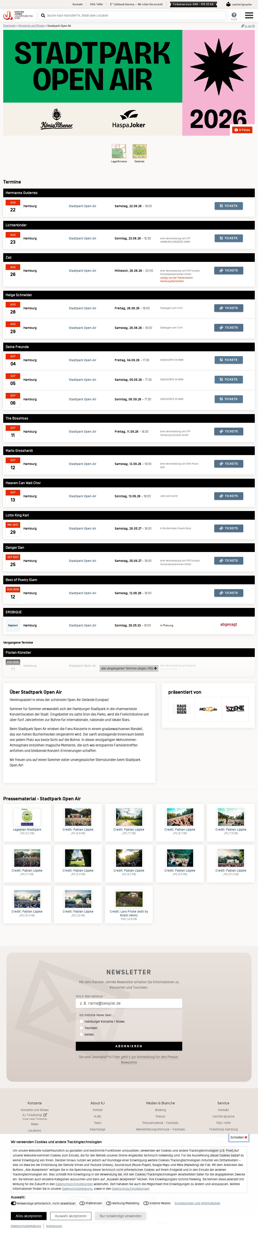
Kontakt (78, 4)
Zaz (8, 257)
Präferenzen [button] (93, 1203)
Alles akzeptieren (29, 1216)
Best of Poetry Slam (21, 580)
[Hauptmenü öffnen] (249, 15)
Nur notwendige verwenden (120, 1216)
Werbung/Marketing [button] (125, 1203)
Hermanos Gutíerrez (21, 193)
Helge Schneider (19, 295)
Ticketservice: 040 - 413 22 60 (193, 4)
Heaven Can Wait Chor (23, 483)
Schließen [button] (238, 1137)
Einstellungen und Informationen (197, 1203)
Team (97, 1123)
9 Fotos (244, 130)
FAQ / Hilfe (96, 4)
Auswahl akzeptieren (71, 1216)
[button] (42, 15)
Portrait (98, 1110)
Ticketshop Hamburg (223, 1129)
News (34, 1124)
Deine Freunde (17, 347)
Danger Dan (15, 548)
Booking (160, 1110)
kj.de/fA (249, 26)
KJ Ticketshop (35, 1116)
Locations (34, 1130)
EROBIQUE (14, 612)
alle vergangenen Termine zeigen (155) (127, 668)
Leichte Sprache (223, 1116)
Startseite (9, 25)
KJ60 (97, 1116)
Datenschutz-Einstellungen (74, 1184)
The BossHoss (17, 418)
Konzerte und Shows (32, 25)
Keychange (97, 1129)
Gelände (139, 161)
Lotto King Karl (17, 515)
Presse (160, 1116)
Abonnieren (129, 1046)
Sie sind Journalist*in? (129, 1059)
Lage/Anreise (119, 161)
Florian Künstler (18, 653)
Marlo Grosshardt (19, 451)
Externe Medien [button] (160, 1203)
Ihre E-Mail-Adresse (89, 996)
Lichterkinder (16, 225)
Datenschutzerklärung (77, 1188)
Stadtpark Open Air (82, 206)
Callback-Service (138, 4)
